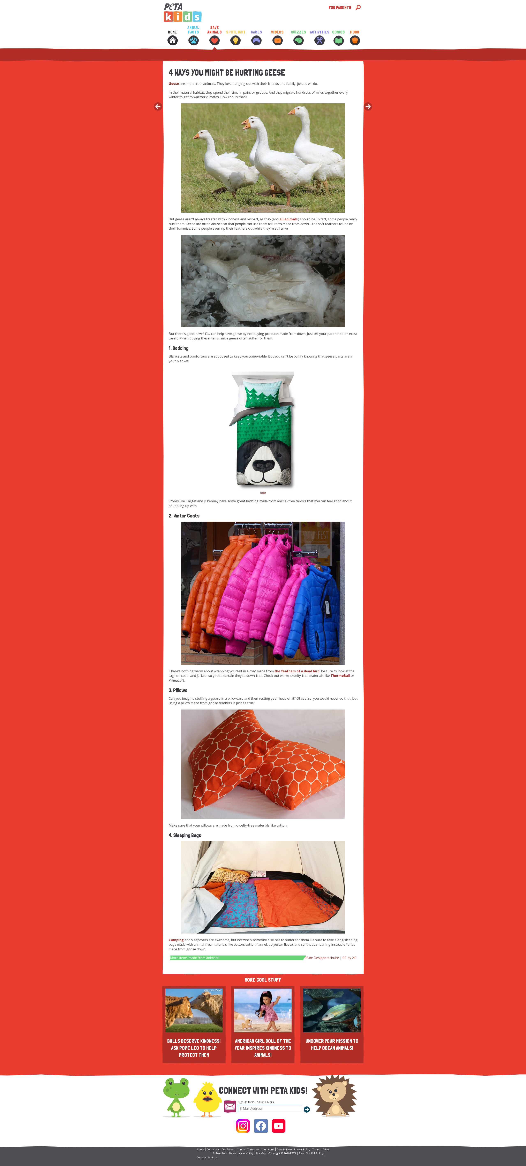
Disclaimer (228, 1149)
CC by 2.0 (349, 958)
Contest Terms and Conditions (255, 1149)
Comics (338, 32)
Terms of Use (320, 1149)
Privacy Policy (302, 1149)
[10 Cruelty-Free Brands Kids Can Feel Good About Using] (368, 107)
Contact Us (213, 1149)
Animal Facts (193, 29)
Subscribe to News (224, 1153)
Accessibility (245, 1153)
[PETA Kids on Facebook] (261, 1126)
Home (172, 32)
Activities (319, 32)
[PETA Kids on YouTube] (278, 1126)
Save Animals (214, 29)
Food (354, 32)
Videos (277, 32)
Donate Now (284, 1149)
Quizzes (298, 32)
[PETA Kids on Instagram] (243, 1126)
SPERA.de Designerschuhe (319, 958)
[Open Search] (358, 7)
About (200, 1149)
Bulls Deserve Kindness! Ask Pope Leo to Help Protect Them (193, 1048)
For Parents (340, 7)
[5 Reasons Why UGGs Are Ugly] (157, 107)
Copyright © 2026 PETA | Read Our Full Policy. (296, 1153)
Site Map (260, 1153)
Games (256, 32)
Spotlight (235, 32)
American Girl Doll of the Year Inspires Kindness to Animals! (263, 1048)
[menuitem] (172, 41)
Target (263, 492)
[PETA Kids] (246, 12)
